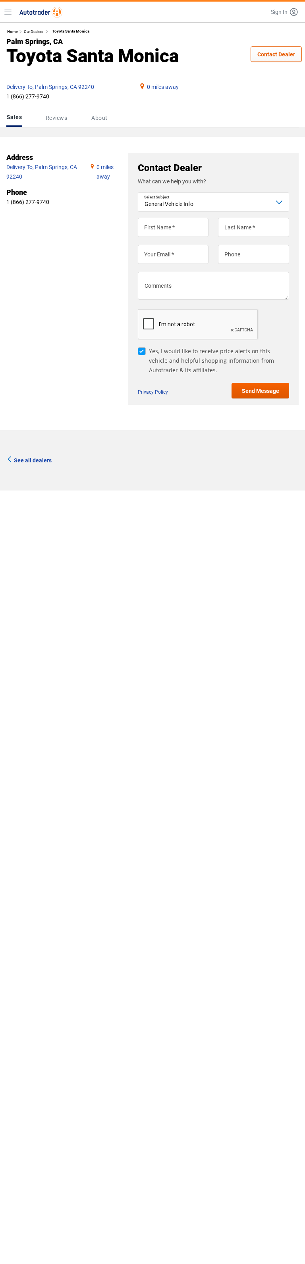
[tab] (15, 117)
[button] (285, 11)
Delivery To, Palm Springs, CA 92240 (50, 87)
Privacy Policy (153, 392)
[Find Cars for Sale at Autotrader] (41, 12)
